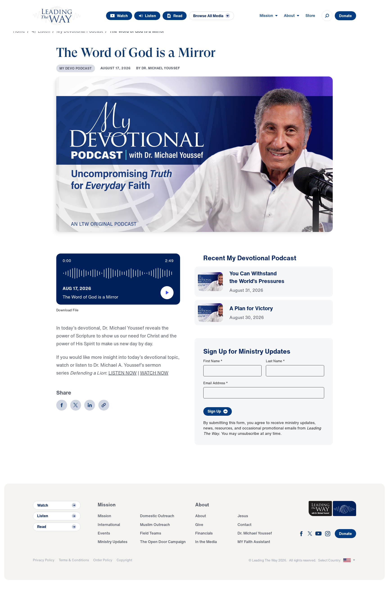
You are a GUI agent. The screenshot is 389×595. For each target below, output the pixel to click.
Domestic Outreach (157, 516)
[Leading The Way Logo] (56, 16)
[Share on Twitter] (75, 405)
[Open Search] (327, 15)
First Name (212, 361)
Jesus (242, 516)
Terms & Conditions (74, 560)
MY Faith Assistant (253, 541)
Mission (104, 516)
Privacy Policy (43, 560)
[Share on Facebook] (61, 405)
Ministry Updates (112, 541)
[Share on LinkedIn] (89, 405)
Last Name (275, 361)
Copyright (124, 560)
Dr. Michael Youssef (254, 533)
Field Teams (150, 533)
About (200, 516)
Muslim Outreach (155, 524)
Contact (244, 524)
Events (104, 533)
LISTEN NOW (123, 373)
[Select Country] (349, 560)
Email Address (215, 383)
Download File (67, 310)
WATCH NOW (154, 373)
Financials (204, 533)
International (109, 524)
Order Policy (102, 560)
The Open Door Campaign (163, 541)
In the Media (206, 541)
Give (199, 524)
